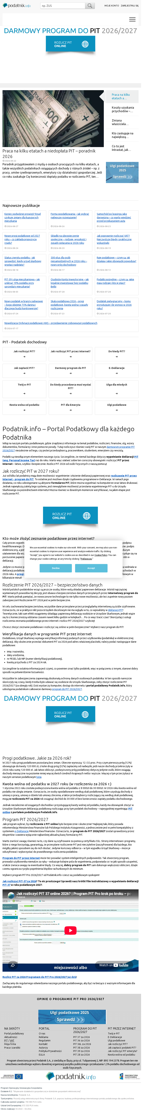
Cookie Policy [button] (100, 555)
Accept (91, 568)
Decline (56, 568)
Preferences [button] (86, 558)
